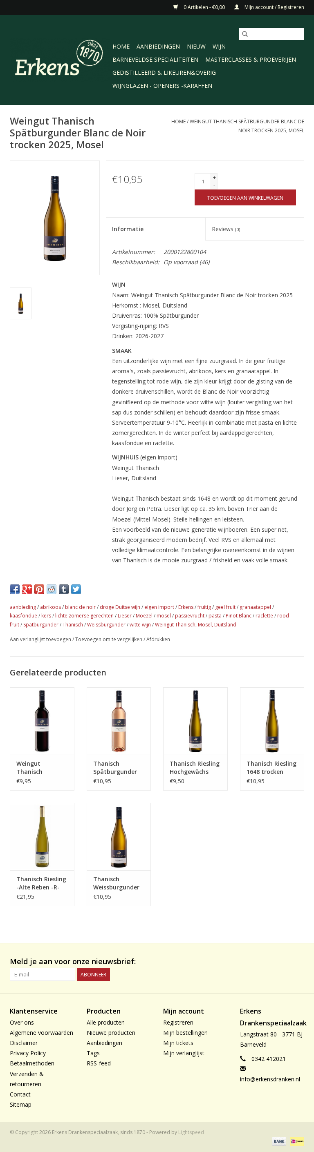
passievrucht (189, 615)
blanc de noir (80, 607)
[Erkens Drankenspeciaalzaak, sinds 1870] (60, 59)
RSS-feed (99, 1063)
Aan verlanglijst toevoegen (41, 639)
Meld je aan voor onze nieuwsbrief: (73, 961)
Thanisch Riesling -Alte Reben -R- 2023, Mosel (41, 883)
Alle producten (106, 1022)
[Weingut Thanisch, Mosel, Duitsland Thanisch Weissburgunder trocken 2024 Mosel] (119, 836)
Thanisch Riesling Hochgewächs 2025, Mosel (195, 768)
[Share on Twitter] (76, 589)
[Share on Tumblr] (64, 589)
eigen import (159, 607)
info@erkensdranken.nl (270, 1079)
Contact (20, 1094)
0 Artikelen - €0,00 (204, 7)
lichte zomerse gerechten (84, 615)
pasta (215, 615)
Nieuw (196, 46)
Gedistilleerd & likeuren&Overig (164, 72)
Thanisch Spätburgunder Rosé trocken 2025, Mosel (115, 768)
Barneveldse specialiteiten (155, 59)
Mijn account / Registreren (273, 7)
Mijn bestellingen (185, 1032)
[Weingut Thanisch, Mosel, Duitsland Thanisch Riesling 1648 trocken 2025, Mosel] (272, 720)
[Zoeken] (245, 33)
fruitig (204, 607)
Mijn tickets (178, 1043)
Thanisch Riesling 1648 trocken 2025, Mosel (271, 768)
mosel (164, 615)
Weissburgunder (106, 624)
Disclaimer (24, 1043)
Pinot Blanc (238, 615)
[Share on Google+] (27, 589)
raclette (264, 615)
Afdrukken (158, 639)
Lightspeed (191, 1132)
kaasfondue (23, 615)
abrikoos (50, 607)
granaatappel (255, 607)
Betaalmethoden (32, 1063)
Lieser (125, 615)
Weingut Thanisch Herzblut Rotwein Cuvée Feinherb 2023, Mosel (41, 768)
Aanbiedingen (158, 46)
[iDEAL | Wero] (295, 1140)
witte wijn (140, 624)
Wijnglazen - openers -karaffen (162, 85)
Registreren (178, 1022)
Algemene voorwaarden (41, 1032)
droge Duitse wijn (120, 607)
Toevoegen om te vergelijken (109, 639)
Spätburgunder (40, 624)
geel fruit (225, 607)
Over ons (22, 1022)
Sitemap (20, 1104)
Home (121, 46)
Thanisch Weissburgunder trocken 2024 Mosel (116, 883)
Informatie (128, 229)
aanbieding (23, 607)
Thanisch (73, 624)
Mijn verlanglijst (183, 1053)
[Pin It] (39, 589)
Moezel (144, 615)
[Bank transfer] (278, 1140)
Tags (93, 1053)
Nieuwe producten (111, 1032)
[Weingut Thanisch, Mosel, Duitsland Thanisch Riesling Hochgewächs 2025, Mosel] (195, 720)
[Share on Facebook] (15, 589)
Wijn (219, 46)
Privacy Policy (28, 1053)
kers (46, 615)
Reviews (226, 229)
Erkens (185, 607)
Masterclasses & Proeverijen (250, 59)
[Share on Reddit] (51, 589)
